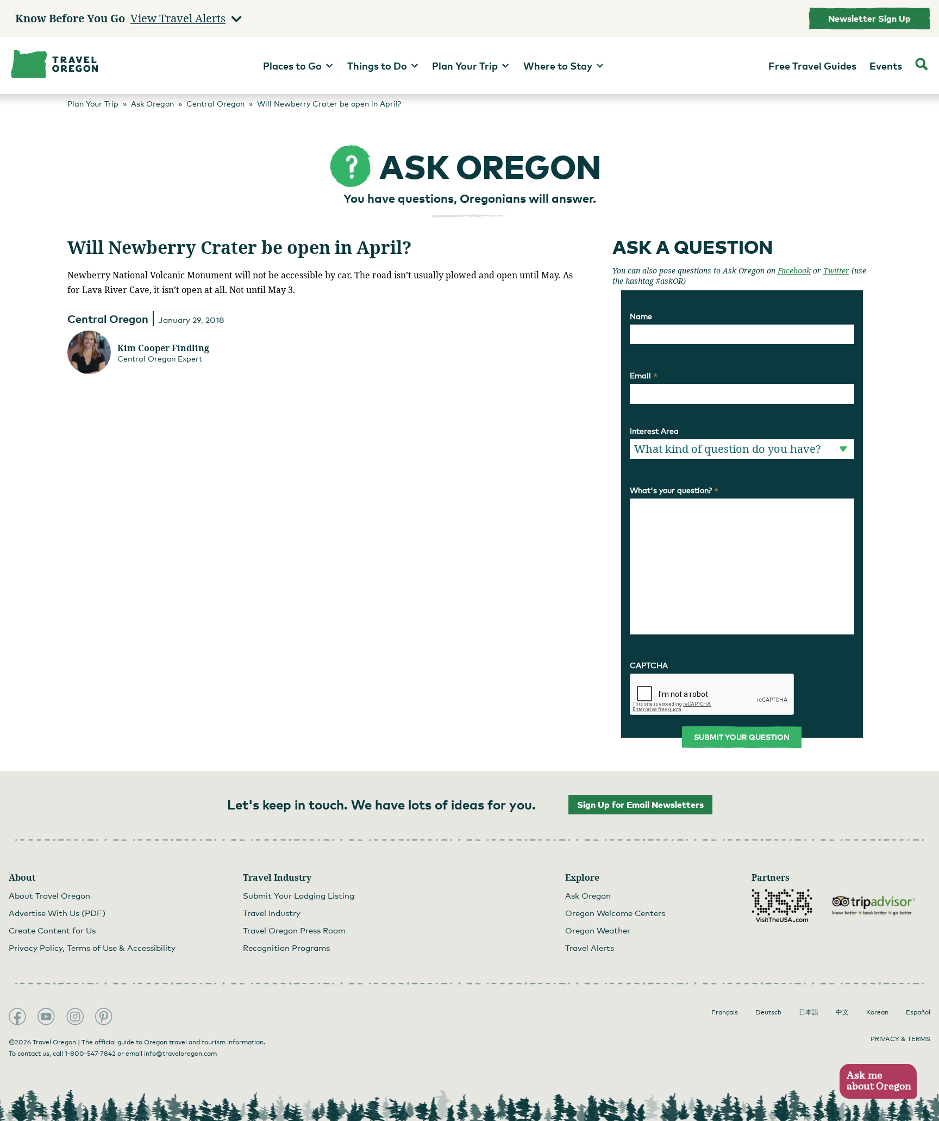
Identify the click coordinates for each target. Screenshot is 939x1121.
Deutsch (768, 1012)
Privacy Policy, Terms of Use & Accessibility (92, 947)
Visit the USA (782, 905)
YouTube (46, 1016)
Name (641, 316)
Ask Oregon (588, 895)
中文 (842, 1012)
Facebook (794, 270)
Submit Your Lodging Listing (298, 895)
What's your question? (674, 490)
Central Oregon (107, 318)
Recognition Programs (286, 947)
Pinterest (103, 1016)
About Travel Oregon (49, 895)
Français (724, 1012)
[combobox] (742, 449)
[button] (877, 1081)
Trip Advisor (873, 905)
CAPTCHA (649, 665)
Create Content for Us (52, 930)
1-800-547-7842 (90, 1053)
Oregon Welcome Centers (615, 913)
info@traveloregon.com (180, 1053)
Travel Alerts (589, 947)
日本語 (808, 1012)
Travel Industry (272, 913)
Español (918, 1012)
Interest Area (654, 430)
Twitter (836, 270)
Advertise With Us (57, 913)
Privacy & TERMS (900, 1039)
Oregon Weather (597, 930)
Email (644, 376)
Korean (877, 1012)
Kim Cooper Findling (163, 348)
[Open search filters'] (921, 65)
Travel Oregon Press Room (294, 930)
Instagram (75, 1016)
